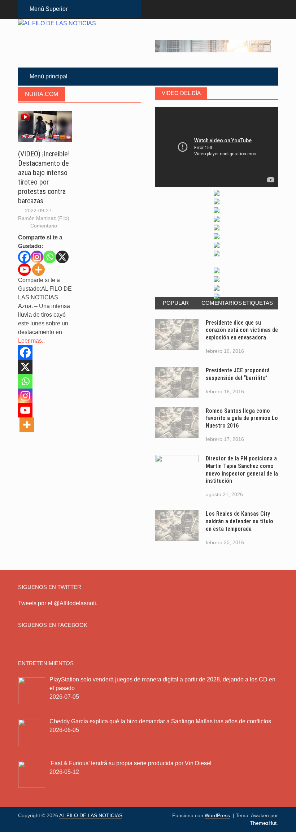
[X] (62, 257)
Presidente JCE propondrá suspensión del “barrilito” (238, 374)
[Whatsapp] (49, 257)
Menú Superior (49, 9)
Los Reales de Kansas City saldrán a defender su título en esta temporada (239, 521)
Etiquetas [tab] (258, 303)
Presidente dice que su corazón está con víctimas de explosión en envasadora (242, 330)
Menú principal (49, 76)
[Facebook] (24, 257)
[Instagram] (37, 257)
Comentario (43, 226)
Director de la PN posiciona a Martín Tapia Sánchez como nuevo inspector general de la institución (242, 469)
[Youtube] (24, 269)
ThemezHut (263, 823)
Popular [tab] (176, 303)
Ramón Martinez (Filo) (43, 218)
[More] (38, 269)
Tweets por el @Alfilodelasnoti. (57, 603)
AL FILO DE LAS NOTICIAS (90, 815)
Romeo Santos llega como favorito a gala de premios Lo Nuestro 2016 (242, 418)
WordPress (217, 815)
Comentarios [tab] (219, 303)
